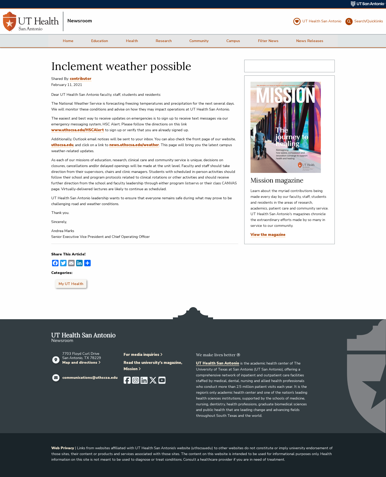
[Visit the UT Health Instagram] (135, 382)
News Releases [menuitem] (309, 40)
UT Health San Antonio (217, 363)
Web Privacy (62, 448)
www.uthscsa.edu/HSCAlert (77, 130)
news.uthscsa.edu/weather (134, 145)
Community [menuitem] (199, 40)
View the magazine (267, 234)
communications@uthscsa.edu (90, 378)
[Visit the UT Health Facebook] (127, 382)
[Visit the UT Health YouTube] (161, 382)
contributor (80, 78)
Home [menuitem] (68, 40)
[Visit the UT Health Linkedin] (144, 382)
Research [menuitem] (164, 40)
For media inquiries (141, 354)
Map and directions (79, 362)
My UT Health (71, 283)
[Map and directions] (55, 359)
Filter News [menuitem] (268, 40)
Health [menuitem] (132, 40)
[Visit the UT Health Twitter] (153, 382)
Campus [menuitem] (233, 40)
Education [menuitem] (99, 40)
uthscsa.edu (62, 145)
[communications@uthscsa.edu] (55, 377)
